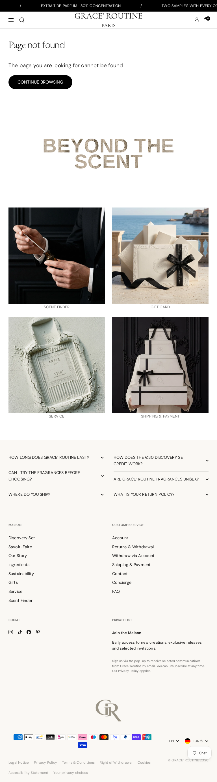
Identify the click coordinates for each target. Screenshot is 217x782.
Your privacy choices (70, 772)
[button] (21, 20)
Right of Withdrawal (116, 762)
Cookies (144, 762)
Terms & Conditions (78, 762)
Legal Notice (18, 762)
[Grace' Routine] (108, 20)
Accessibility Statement (28, 772)
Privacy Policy (128, 671)
